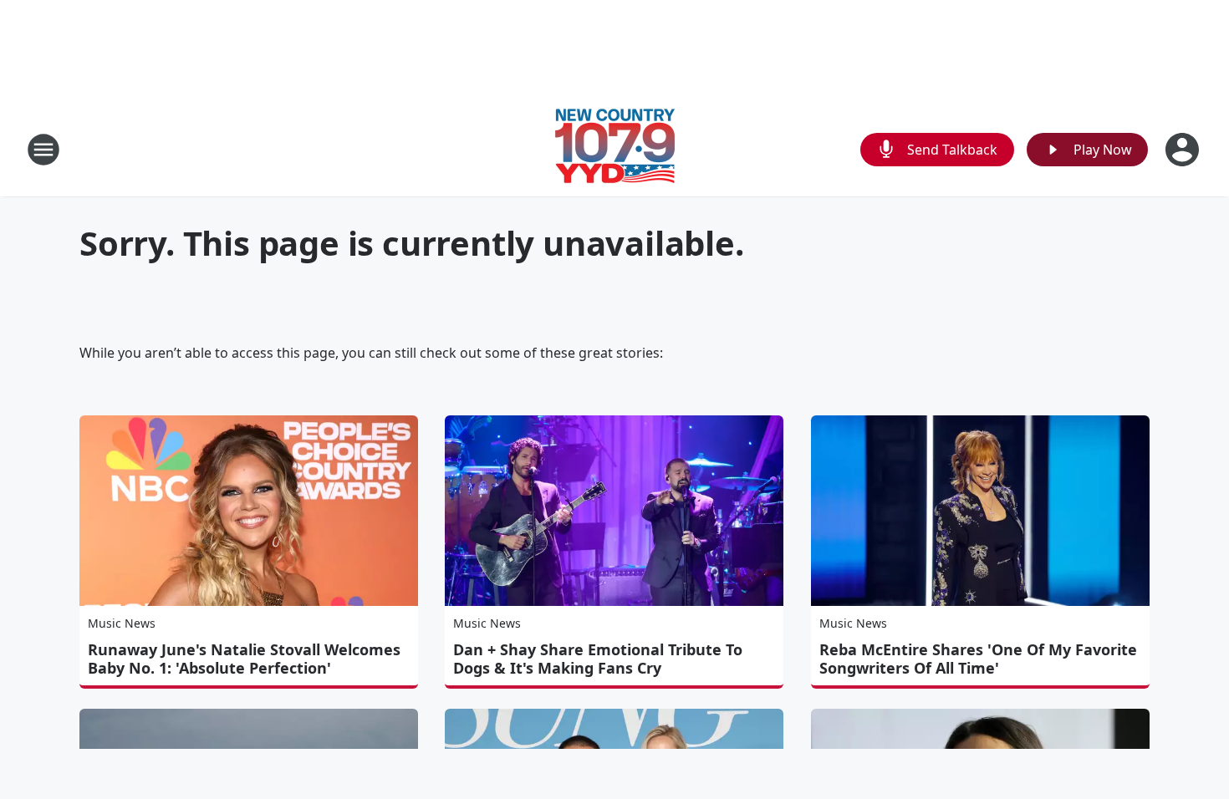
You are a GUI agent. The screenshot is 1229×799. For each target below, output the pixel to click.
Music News (122, 623)
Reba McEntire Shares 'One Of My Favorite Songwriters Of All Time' (978, 658)
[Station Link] (615, 149)
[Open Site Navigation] (43, 149)
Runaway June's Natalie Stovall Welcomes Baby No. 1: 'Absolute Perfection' (244, 658)
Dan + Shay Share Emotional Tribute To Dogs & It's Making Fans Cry (597, 658)
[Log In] (1183, 149)
